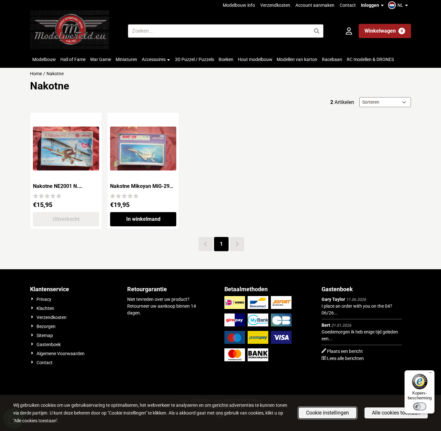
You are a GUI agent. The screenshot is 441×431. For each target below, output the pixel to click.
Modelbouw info (239, 5)
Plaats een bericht (345, 351)
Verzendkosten (275, 5)
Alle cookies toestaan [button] (396, 413)
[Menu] (431, 374)
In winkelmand (143, 219)
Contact (348, 5)
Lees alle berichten (345, 358)
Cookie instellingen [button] (327, 413)
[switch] (419, 406)
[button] (399, 5)
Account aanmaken (314, 5)
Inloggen (370, 5)
